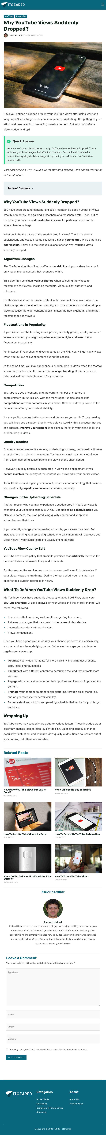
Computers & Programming (49, 1108)
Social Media (42, 1099)
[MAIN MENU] (103, 5)
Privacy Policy (76, 1103)
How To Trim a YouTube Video (71, 876)
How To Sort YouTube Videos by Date (25, 834)
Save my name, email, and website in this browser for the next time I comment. (48, 1049)
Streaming (21, 16)
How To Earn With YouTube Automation (77, 834)
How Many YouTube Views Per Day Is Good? (25, 791)
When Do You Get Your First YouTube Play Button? (27, 877)
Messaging (41, 1103)
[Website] (53, 1039)
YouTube (9, 16)
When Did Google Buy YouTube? (73, 789)
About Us (74, 1099)
